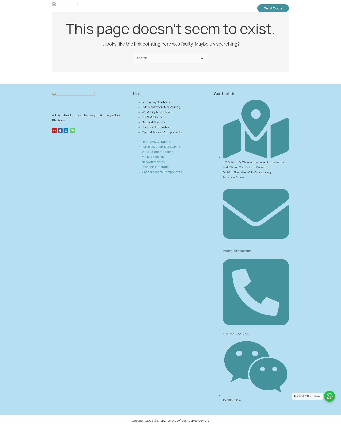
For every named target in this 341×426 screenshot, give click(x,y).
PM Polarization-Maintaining (161, 107)
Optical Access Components (162, 132)
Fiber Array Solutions (156, 102)
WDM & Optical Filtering (157, 112)
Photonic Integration (156, 127)
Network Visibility (153, 122)
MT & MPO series (153, 117)
